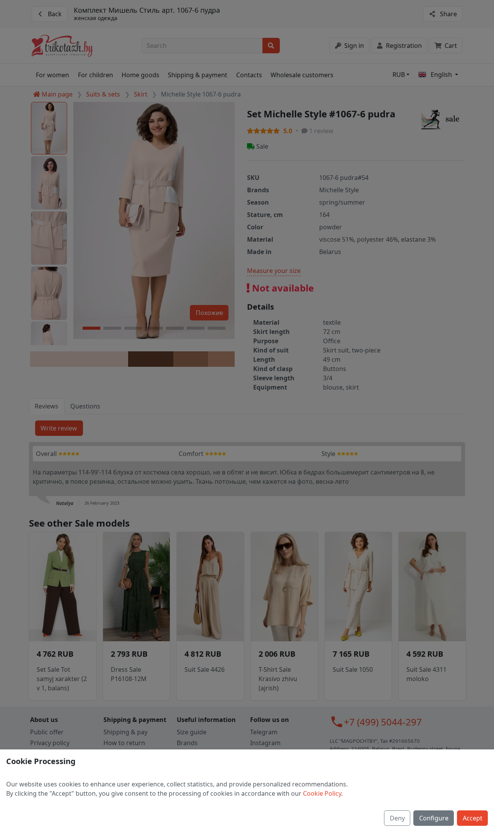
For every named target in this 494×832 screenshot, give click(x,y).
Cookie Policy (322, 793)
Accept (472, 818)
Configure (433, 818)
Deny (397, 818)
